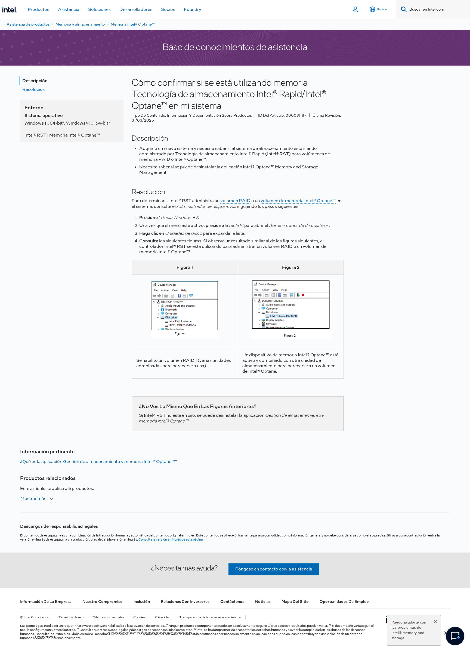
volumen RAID (235, 200)
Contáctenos (232, 601)
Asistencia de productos (28, 24)
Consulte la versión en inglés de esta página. (170, 539)
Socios (168, 9)
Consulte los (45, 634)
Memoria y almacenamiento (80, 24)
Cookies (139, 617)
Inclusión (142, 601)
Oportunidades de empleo (344, 601)
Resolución (33, 89)
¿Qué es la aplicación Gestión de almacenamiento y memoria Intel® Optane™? (98, 461)
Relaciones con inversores (185, 601)
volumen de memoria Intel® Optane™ (298, 200)
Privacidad (162, 617)
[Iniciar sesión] (355, 9)
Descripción (35, 81)
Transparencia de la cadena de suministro (210, 617)
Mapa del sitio (295, 601)
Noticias (263, 601)
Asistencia (68, 9)
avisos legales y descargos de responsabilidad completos (150, 630)
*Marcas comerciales (108, 617)
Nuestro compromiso (102, 601)
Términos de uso (71, 617)
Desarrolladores (135, 9)
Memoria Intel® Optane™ (133, 24)
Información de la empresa (46, 601)
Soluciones (99, 9)
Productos (38, 9)
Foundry (192, 9)
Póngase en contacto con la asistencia (273, 569)
